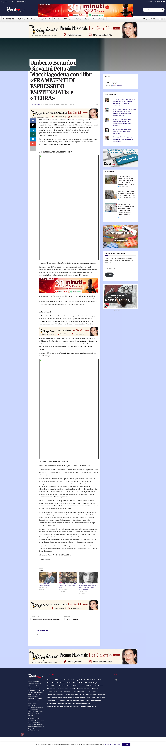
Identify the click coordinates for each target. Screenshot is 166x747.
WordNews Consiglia (78, 701)
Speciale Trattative (80, 698)
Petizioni (88, 695)
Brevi (48, 683)
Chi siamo (8, 2)
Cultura (78, 19)
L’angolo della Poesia (83, 689)
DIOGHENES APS (21, 2)
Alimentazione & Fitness (53, 680)
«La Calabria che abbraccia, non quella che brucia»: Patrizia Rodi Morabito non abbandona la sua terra (126, 180)
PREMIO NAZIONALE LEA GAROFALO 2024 (59, 707)
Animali (72, 680)
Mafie (76, 695)
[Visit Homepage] (13, 10)
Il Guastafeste (51, 689)
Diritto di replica (93, 683)
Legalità (94, 692)
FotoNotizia (68, 686)
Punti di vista (101, 695)
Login (146, 19)
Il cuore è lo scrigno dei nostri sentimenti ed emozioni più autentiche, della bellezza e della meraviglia (122, 122)
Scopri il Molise (56, 698)
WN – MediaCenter (99, 19)
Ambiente (65, 680)
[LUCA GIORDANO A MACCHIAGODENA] (48, 577)
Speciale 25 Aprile (68, 698)
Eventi (57, 104)
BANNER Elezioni (51, 704)
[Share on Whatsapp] (33, 134)
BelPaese (100, 680)
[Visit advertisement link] (85, 9)
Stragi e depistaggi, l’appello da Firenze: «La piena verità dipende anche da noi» (123, 139)
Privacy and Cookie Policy (112, 745)
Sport (87, 19)
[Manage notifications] (22, 734)
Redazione (75, 707)
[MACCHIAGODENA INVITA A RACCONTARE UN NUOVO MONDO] (68, 577)
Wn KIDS (62, 701)
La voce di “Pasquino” (78, 692)
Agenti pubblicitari (96, 701)
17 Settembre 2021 (48, 104)
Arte (88, 680)
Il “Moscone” (68, 19)
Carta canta (55, 683)
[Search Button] (163, 10)
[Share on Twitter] (33, 125)
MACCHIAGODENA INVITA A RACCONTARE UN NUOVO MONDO (67, 586)
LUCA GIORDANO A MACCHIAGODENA (44, 585)
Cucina (69, 683)
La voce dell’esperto (64, 692)
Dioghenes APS (83, 683)
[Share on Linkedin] (33, 130)
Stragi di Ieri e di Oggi (98, 698)
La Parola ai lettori (52, 692)
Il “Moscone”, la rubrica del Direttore (83, 686)
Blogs (2, 2)
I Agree (126, 744)
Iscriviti (109, 275)
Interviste (72, 689)
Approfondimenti (44, 19)
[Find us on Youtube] (164, 2)
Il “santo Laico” (99, 686)
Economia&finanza (52, 686)
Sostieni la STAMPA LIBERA (88, 707)
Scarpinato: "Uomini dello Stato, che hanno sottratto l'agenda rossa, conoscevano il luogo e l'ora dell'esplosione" (124, 102)
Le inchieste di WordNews (26, 19)
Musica (82, 695)
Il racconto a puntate (62, 689)
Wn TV (69, 701)
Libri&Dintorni (69, 695)
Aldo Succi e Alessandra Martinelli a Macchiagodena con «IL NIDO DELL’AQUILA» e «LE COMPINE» (88, 587)
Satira (48, 698)
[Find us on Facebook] (161, 2)
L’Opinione (94, 689)
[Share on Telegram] (33, 139)
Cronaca (62, 683)
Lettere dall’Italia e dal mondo (55, 695)
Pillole (94, 695)
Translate (119, 86)
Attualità (57, 19)
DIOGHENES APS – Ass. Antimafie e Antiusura (77, 704)
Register (153, 19)
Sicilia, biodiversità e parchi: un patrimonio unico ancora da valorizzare (122, 131)
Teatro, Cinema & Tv (52, 701)
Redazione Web (36, 104)
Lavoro (88, 692)
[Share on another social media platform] (33, 148)
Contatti (14, 2)
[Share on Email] (33, 143)
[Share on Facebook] (33, 120)
